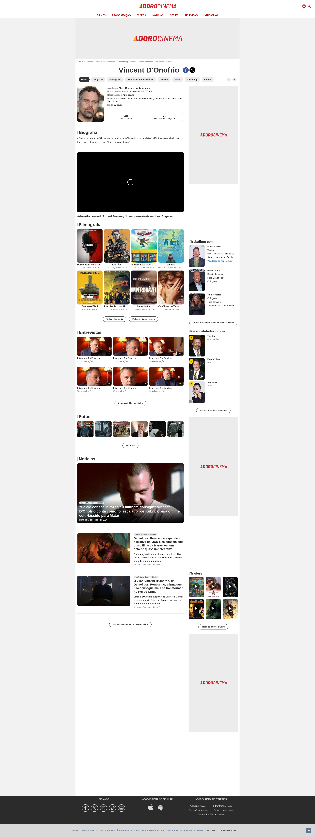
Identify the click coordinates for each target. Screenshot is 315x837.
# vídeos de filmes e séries (130, 403)
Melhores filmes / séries (143, 319)
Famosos (89, 62)
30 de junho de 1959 (131, 98)
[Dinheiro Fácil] (90, 287)
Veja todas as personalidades (213, 410)
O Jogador (212, 281)
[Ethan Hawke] (197, 256)
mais (147, 88)
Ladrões (117, 264)
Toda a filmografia (114, 319)
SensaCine (195, 810)
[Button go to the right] (234, 80)
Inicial (81, 62)
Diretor (129, 88)
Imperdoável (144, 306)
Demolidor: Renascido (90, 264)
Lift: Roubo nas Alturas (117, 306)
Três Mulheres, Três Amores (220, 305)
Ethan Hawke (213, 246)
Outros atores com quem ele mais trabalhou (213, 323)
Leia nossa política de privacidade (220, 830)
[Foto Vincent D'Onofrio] (85, 429)
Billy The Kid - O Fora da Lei (220, 253)
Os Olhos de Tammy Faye (171, 306)
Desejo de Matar (215, 274)
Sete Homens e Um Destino (220, 257)
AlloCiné (194, 806)
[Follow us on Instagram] (104, 808)
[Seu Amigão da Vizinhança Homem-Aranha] (144, 246)
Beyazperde (220, 810)
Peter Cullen (213, 359)
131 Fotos (130, 445)
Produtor (140, 88)
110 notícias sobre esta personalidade (130, 624)
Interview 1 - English (88, 358)
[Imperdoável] (144, 287)
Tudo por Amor (214, 302)
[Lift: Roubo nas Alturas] (117, 287)
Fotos (84, 416)
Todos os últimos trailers (213, 627)
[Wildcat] (171, 246)
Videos (141, 15)
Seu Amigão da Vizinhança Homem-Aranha (144, 264)
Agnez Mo (212, 382)
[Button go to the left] (229, 80)
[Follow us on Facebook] (86, 808)
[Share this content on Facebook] (186, 70)
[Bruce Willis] (197, 280)
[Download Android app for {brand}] (162, 807)
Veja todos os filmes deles (219, 261)
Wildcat (171, 264)
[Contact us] (122, 808)
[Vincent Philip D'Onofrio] (90, 104)
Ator (121, 88)
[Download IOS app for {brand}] (152, 807)
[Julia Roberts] (197, 304)
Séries (174, 15)
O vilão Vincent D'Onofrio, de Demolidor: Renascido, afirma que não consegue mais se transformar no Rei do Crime (158, 586)
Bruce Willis (213, 270)
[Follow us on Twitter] (95, 808)
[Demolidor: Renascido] (90, 246)
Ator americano (109, 62)
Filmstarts (218, 806)
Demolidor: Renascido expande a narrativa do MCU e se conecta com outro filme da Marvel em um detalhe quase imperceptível (159, 544)
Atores (98, 62)
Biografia (88, 132)
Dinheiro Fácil (90, 306)
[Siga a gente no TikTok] (113, 808)
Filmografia (90, 224)
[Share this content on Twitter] (192, 70)
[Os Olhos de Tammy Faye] (171, 287)
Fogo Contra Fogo (215, 278)
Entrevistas (90, 332)
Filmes (101, 15)
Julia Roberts (214, 294)
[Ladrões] (117, 246)
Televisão (191, 15)
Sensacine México (208, 814)
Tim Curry (212, 336)
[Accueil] (157, 6)
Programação (121, 15)
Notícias (157, 15)
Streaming (211, 15)
